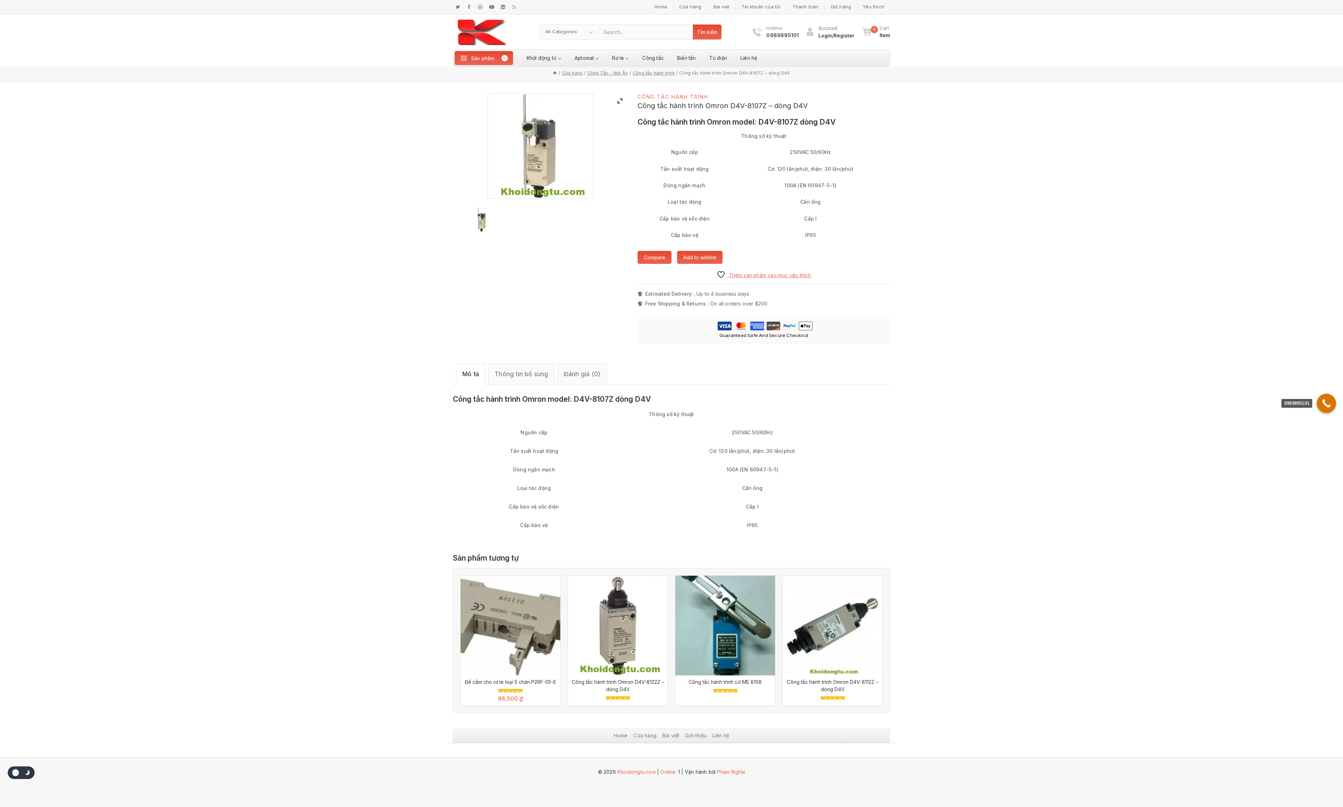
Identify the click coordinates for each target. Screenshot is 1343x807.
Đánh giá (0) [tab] (582, 374)
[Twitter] (458, 7)
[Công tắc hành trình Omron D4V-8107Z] (482, 219)
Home (660, 6)
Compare (654, 257)
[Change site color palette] (21, 772)
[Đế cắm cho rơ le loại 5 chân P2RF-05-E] (510, 625)
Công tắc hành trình (673, 97)
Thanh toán (806, 6)
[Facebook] (469, 7)
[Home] (555, 73)
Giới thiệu (695, 735)
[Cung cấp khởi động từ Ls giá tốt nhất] (482, 32)
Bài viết (671, 735)
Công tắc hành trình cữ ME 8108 (725, 682)
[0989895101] (1326, 403)
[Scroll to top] (1320, 781)
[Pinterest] (480, 7)
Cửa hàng (690, 6)
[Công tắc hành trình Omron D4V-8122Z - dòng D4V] (618, 625)
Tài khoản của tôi (760, 6)
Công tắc (653, 58)
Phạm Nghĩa (731, 772)
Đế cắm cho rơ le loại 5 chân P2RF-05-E (510, 682)
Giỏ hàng (841, 6)
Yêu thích (873, 6)
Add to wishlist (699, 257)
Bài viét (721, 6)
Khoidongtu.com (636, 772)
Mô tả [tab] (470, 374)
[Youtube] (492, 7)
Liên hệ (748, 58)
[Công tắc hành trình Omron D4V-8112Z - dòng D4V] (832, 625)
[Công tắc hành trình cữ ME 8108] (725, 625)
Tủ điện (718, 58)
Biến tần (686, 58)
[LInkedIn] (503, 7)
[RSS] (514, 7)
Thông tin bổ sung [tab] (521, 374)
